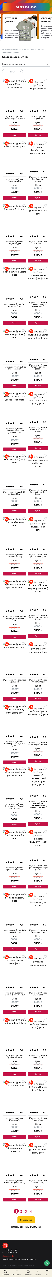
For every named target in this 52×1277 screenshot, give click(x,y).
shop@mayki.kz (8, 1256)
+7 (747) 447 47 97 (9, 1250)
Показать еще (26, 1220)
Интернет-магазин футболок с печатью (18, 49)
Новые (12, 71)
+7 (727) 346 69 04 (9, 1252)
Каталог (41, 49)
